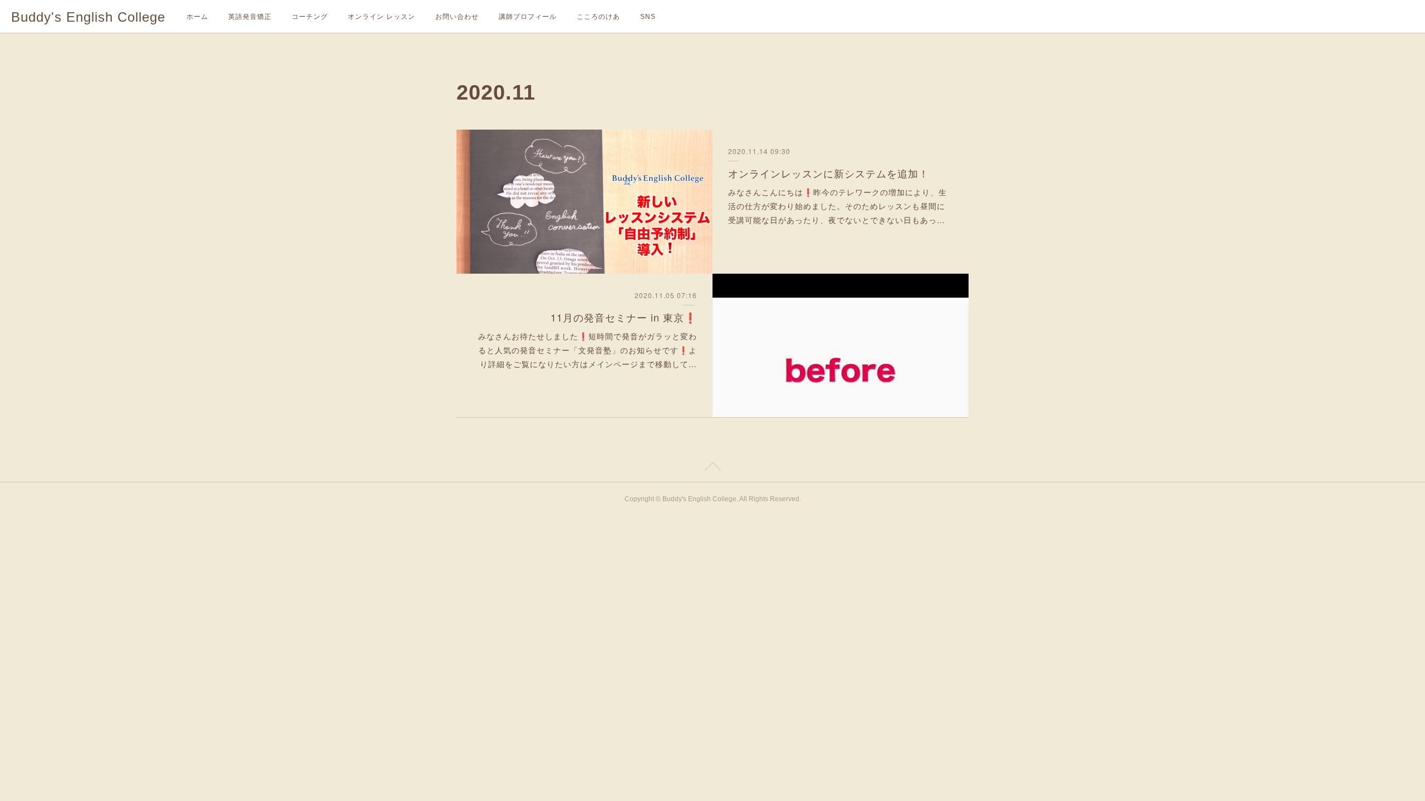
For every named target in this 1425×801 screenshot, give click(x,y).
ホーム (197, 17)
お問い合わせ (457, 17)
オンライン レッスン (381, 17)
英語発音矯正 (250, 17)
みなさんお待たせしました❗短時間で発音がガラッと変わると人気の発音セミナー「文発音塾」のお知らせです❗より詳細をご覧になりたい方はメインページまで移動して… (587, 349)
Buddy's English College (88, 16)
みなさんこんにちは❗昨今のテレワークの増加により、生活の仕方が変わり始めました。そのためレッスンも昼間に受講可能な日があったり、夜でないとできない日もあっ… (837, 205)
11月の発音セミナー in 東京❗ (624, 317)
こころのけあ (598, 17)
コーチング (310, 17)
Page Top (712, 468)
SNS (648, 17)
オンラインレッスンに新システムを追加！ (828, 173)
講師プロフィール (528, 17)
